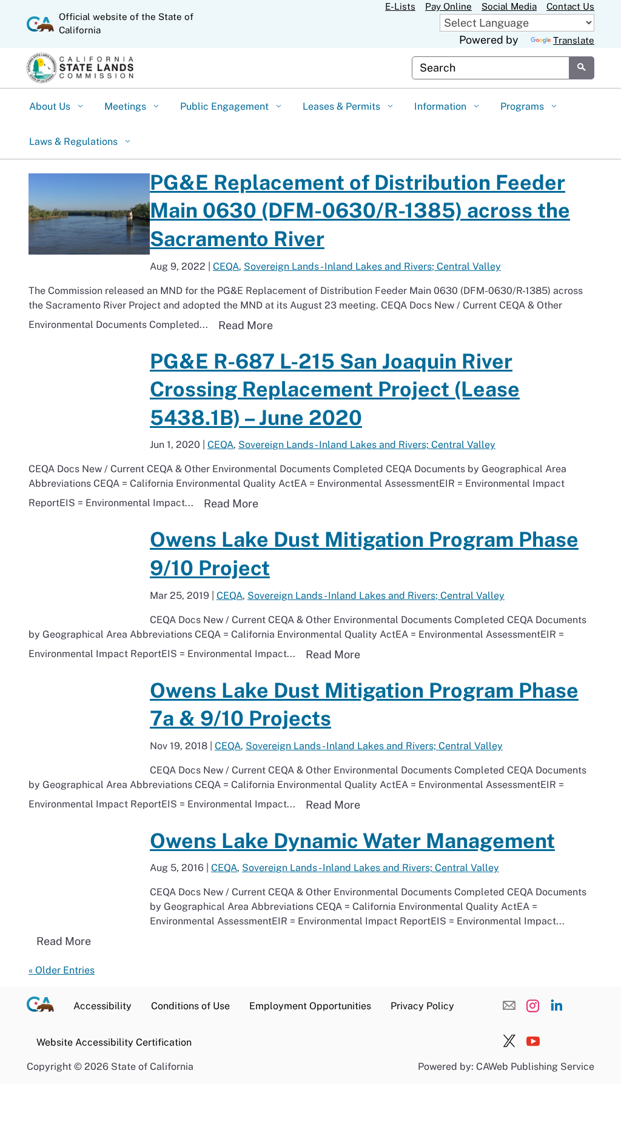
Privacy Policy (422, 1006)
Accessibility (102, 1006)
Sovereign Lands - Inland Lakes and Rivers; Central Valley (372, 266)
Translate (573, 40)
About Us (51, 106)
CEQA (226, 266)
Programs (523, 106)
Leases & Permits (343, 106)
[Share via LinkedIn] (556, 1005)
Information (441, 106)
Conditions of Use (190, 1006)
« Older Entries (62, 970)
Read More (249, 325)
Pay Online (448, 6)
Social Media (509, 6)
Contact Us (570, 6)
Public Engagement (225, 106)
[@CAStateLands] (509, 1041)
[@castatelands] (533, 1005)
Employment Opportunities (310, 1006)
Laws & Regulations (74, 141)
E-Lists (400, 6)
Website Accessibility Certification (114, 1042)
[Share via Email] (509, 1005)
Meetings (126, 106)
